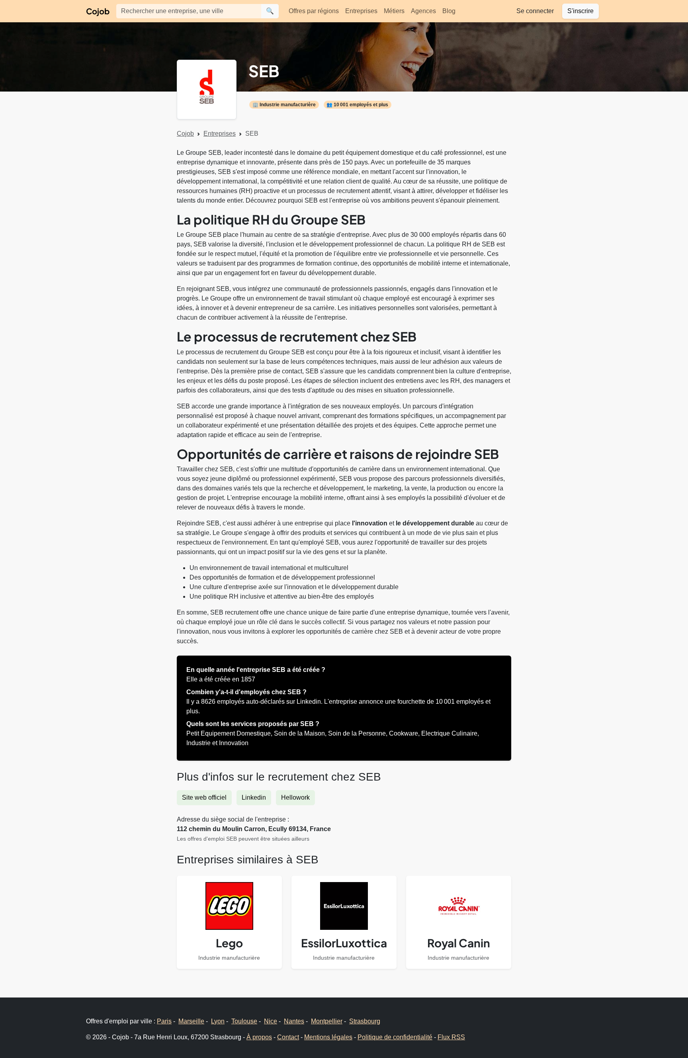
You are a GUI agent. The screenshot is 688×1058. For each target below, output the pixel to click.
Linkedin (254, 797)
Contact (288, 1037)
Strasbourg (364, 1021)
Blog (448, 11)
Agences (423, 11)
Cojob (97, 11)
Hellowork (295, 797)
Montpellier (326, 1021)
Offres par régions (314, 11)
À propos (259, 1037)
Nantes (294, 1021)
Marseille (191, 1021)
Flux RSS (451, 1037)
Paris (164, 1021)
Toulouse (244, 1021)
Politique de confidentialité (395, 1037)
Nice (270, 1021)
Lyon (218, 1021)
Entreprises (361, 11)
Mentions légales (328, 1037)
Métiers (394, 11)
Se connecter (535, 11)
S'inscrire (580, 11)
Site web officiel (204, 797)
